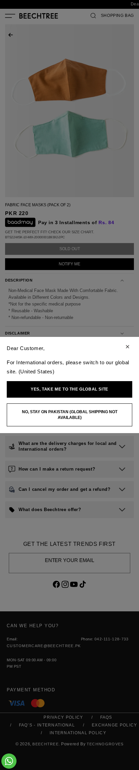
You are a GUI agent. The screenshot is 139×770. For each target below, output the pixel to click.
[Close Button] (127, 347)
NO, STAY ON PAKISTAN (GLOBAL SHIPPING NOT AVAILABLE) (69, 414)
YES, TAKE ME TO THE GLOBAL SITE (69, 389)
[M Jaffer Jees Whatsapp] (9, 761)
